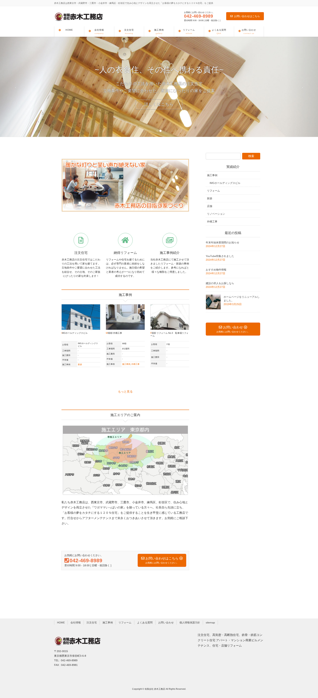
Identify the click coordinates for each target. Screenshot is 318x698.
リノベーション (216, 213)
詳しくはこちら (159, 104)
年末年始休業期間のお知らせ (222, 242)
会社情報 (75, 622)
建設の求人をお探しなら (220, 283)
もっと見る (125, 391)
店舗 (209, 206)
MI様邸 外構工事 (114, 333)
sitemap (210, 622)
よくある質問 (145, 622)
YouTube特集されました (220, 256)
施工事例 (126, 364)
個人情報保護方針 (189, 622)
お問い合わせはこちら (247, 16)
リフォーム (213, 190)
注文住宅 (91, 622)
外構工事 (135, 364)
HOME (61, 622)
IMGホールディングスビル (74, 333)
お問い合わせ (166, 622)
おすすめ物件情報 (216, 269)
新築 (80, 364)
